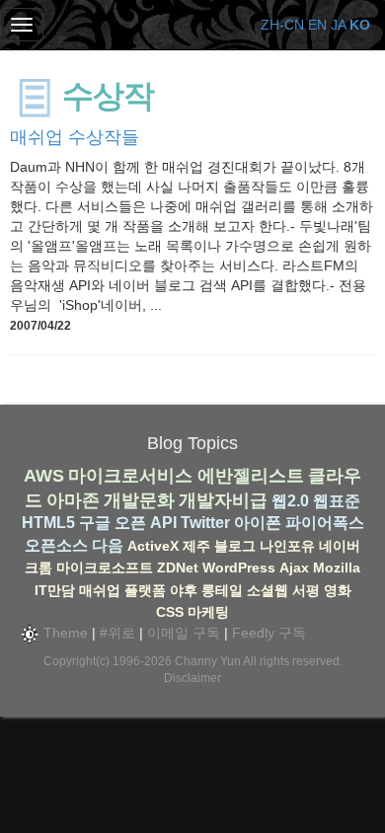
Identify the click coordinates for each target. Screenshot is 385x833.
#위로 (117, 633)
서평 (306, 590)
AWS (44, 476)
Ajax (294, 567)
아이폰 (257, 522)
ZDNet (177, 567)
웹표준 (336, 500)
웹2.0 (290, 500)
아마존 (73, 500)
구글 (95, 522)
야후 (183, 590)
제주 (196, 546)
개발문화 (139, 500)
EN (317, 25)
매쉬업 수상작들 (74, 137)
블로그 (235, 546)
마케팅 (208, 612)
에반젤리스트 (250, 476)
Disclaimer (192, 678)
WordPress (238, 567)
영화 (337, 590)
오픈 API (146, 522)
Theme (63, 633)
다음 (107, 545)
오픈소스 (56, 545)
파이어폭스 (324, 522)
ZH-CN (282, 25)
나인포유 (287, 546)
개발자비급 (223, 500)
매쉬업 (99, 590)
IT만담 (55, 590)
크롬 (38, 567)
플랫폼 (145, 590)
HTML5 (48, 522)
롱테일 (222, 590)
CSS (170, 612)
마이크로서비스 (130, 476)
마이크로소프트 (104, 567)
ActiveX (153, 546)
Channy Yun (208, 661)
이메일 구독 (183, 633)
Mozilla (336, 567)
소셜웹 (267, 590)
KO (359, 25)
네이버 (339, 546)
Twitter (205, 522)
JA (338, 25)
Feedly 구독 (269, 633)
